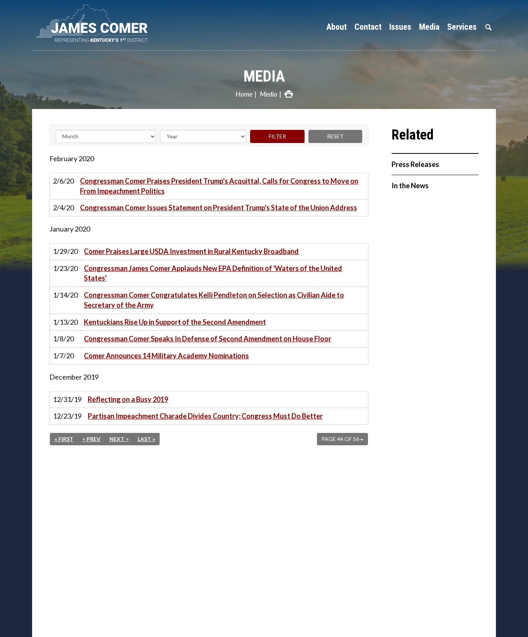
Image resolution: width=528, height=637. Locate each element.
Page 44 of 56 (341, 439)
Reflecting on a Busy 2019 (128, 399)
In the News (410, 185)
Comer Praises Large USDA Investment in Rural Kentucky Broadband (191, 251)
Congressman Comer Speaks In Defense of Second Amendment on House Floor (207, 338)
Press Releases (415, 164)
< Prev (91, 439)
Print (288, 94)
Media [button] (429, 27)
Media (264, 76)
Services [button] (462, 27)
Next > (119, 439)
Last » (146, 439)
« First (64, 439)
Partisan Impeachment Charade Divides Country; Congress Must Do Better (205, 416)
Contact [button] (368, 27)
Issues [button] (400, 27)
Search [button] (488, 27)
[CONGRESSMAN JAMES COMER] (98, 23)
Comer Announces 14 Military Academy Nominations (166, 355)
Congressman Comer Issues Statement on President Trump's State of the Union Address (218, 207)
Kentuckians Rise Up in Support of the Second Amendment (175, 322)
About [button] (336, 27)
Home (243, 94)
